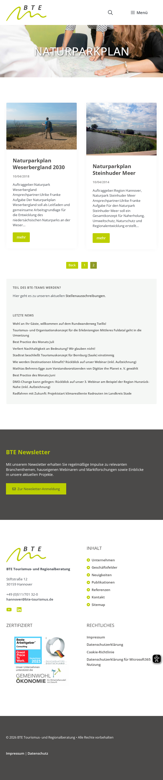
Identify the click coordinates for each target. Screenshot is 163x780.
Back (72, 265)
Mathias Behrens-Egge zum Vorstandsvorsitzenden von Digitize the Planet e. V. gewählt (75, 368)
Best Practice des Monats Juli (33, 342)
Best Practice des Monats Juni (34, 375)
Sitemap (98, 604)
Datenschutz (38, 753)
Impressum (96, 637)
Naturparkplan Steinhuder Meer (114, 169)
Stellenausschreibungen (85, 295)
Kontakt (98, 597)
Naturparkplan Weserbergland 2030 (39, 164)
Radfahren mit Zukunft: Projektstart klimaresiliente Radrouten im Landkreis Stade (72, 393)
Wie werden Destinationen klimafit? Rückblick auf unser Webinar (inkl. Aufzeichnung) (74, 362)
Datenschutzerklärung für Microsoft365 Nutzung (119, 662)
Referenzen (101, 589)
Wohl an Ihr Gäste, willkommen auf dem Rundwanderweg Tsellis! (59, 324)
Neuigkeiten (102, 575)
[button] (110, 12)
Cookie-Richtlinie (100, 652)
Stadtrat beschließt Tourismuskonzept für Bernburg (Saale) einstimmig (63, 355)
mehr (21, 237)
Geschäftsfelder (104, 567)
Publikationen (103, 582)
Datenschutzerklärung (105, 644)
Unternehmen (103, 560)
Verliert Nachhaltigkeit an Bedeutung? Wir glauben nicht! (54, 349)
